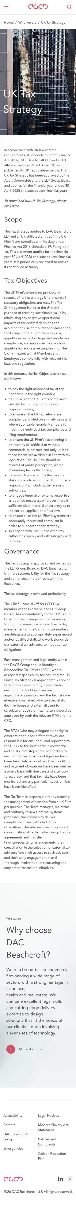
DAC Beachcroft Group (15, 1137)
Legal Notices (48, 1115)
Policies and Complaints (47, 1142)
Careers (9, 1125)
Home (9, 22)
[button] (69, 7)
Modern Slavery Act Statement (53, 1127)
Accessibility (12, 1115)
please (61, 200)
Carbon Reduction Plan (52, 1156)
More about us (30, 1049)
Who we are (27, 22)
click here (11, 205)
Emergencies (13, 1148)
